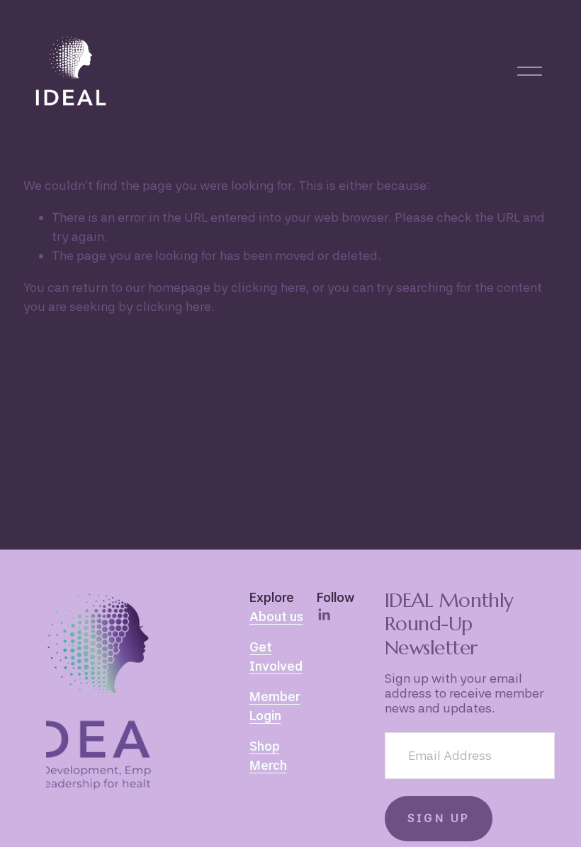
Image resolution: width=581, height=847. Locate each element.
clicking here (268, 287)
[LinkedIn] (324, 615)
